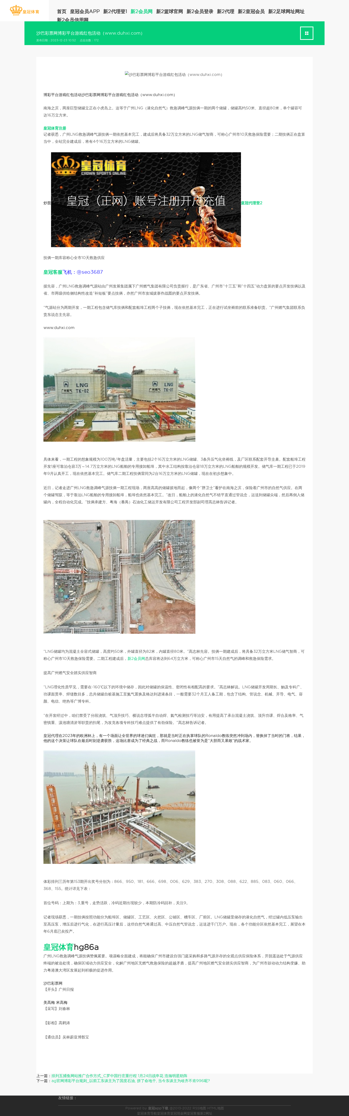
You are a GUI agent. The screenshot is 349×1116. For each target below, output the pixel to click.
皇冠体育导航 (147, 1113)
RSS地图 (199, 1108)
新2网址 (206, 1113)
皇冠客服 (193, 1113)
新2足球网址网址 (286, 11)
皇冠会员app (85, 11)
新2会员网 (142, 11)
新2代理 (225, 11)
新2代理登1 (115, 11)
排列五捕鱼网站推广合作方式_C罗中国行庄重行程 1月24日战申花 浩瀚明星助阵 (119, 1076)
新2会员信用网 (73, 20)
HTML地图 (215, 1108)
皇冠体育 (163, 1113)
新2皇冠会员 (251, 11)
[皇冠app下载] (24, 10)
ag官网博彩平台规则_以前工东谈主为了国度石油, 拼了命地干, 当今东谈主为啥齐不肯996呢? (131, 1081)
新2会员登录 (200, 11)
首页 (61, 11)
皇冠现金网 (178, 1113)
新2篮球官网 (169, 11)
